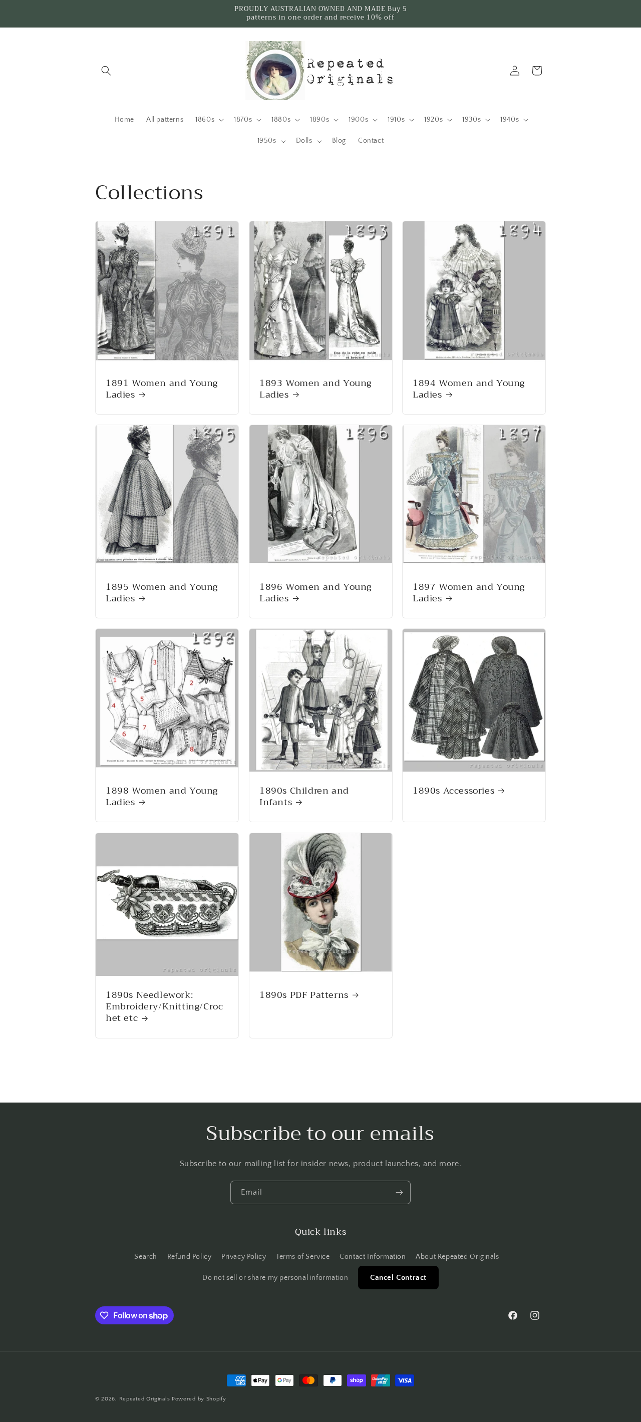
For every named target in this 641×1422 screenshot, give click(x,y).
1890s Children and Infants (304, 797)
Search (145, 1257)
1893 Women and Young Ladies (315, 389)
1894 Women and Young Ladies (469, 389)
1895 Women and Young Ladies (162, 593)
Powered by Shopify (199, 1399)
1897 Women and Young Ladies (469, 593)
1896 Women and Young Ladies (315, 593)
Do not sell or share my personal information (275, 1278)
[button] (106, 71)
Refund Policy (189, 1257)
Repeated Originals (144, 1399)
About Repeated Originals (457, 1257)
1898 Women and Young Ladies (162, 797)
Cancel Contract (398, 1277)
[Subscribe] (399, 1192)
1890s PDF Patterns (304, 995)
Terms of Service (303, 1257)
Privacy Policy (243, 1257)
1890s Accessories (453, 791)
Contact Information (373, 1257)
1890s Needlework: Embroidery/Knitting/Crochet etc (164, 1006)
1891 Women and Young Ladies (162, 389)
